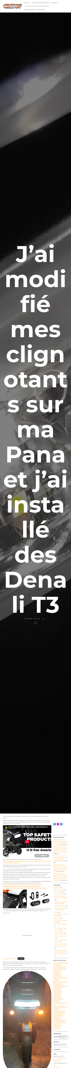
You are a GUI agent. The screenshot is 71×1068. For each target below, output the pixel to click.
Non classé (56, 918)
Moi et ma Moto (58, 889)
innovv (64, 986)
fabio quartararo (60, 977)
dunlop (57, 975)
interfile (57, 988)
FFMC (56, 980)
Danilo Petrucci (60, 969)
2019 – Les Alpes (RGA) (60, 924)
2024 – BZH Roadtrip (60, 946)
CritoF (38, 618)
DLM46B (57, 973)
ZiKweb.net (56, 1060)
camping (57, 965)
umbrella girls (59, 1020)
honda (57, 986)
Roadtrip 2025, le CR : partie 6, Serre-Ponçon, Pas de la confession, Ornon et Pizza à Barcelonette (60, 877)
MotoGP (54, 2)
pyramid (57, 1007)
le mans (57, 990)
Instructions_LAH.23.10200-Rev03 (10, 958)
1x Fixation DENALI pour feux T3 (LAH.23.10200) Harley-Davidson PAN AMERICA (25, 888)
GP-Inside (56, 1067)
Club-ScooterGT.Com (59, 1058)
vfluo (56, 1028)
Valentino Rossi (59, 1022)
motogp (57, 995)
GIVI (66, 982)
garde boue (58, 982)
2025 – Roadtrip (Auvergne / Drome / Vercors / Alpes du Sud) (61, 952)
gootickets (58, 984)
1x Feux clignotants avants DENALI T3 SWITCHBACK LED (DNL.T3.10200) (22, 884)
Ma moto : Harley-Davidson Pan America (37, 6)
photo (57, 1001)
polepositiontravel (60, 1004)
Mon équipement (59, 906)
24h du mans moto (60, 962)
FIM (54, 1065)
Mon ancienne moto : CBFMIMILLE (34, 9)
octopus (57, 997)
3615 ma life (57, 891)
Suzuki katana (59, 1013)
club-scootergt (59, 967)
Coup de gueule (59, 894)
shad (56, 1009)
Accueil (26, 2)
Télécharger (21, 958)
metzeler (57, 992)
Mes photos (57, 887)
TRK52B (56, 1018)
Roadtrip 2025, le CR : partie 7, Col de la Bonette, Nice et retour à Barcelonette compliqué (60, 868)
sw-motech (58, 1016)
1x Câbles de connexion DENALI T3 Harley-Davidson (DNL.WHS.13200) (21, 886)
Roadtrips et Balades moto (40, 2)
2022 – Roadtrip (59, 944)
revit (64, 1007)
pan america (58, 999)
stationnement (59, 1011)
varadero (58, 1026)
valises (57, 1024)
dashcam (57, 971)
